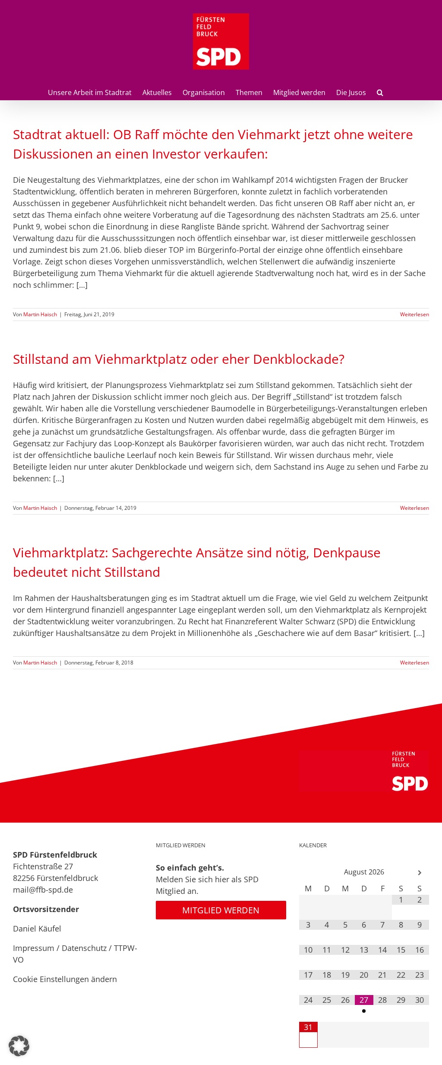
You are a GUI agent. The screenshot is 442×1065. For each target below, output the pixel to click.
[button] (380, 91)
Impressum (33, 948)
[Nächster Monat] (419, 873)
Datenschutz (84, 948)
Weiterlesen (414, 314)
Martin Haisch (40, 314)
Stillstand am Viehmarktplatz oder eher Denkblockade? (178, 359)
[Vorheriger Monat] (308, 873)
